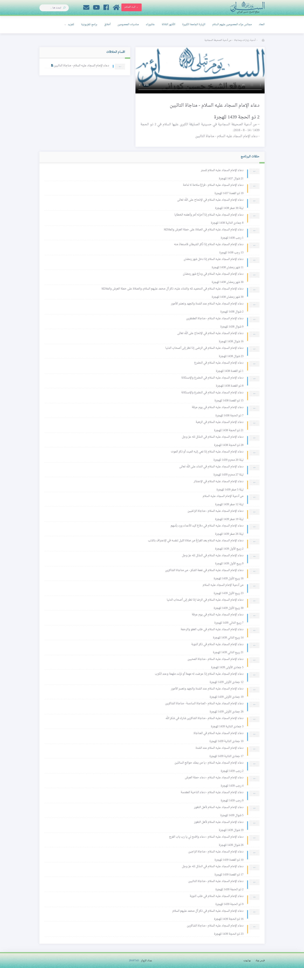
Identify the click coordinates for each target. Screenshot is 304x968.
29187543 (134, 960)
